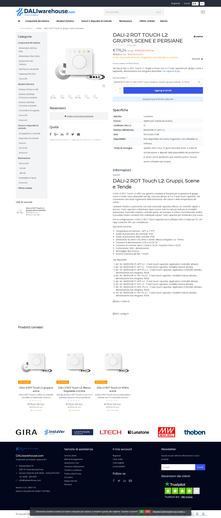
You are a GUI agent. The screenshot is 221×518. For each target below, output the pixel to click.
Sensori (22, 143)
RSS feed (68, 484)
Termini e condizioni (73, 470)
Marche (163, 21)
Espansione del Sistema (26, 63)
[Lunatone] (197, 36)
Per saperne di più (171, 71)
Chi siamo (68, 477)
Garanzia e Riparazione (74, 466)
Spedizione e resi (71, 463)
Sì (142, 511)
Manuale (196, 58)
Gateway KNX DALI (27, 73)
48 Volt (23, 173)
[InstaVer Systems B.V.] (54, 432)
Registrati (175, 3)
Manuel (116, 174)
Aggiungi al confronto (81, 139)
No (147, 511)
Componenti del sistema (37, 21)
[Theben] (194, 432)
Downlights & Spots (27, 177)
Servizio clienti (70, 455)
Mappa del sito (70, 481)
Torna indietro (26, 28)
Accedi (187, 3)
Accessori (23, 120)
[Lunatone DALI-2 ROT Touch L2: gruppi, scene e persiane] (20, 211)
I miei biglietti (118, 463)
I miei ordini (118, 459)
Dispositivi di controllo (29, 138)
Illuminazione (125, 21)
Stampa (97, 139)
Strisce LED (24, 163)
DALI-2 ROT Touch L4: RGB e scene (113, 389)
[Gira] (26, 432)
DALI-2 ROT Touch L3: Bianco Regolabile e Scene (74, 389)
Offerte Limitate (147, 21)
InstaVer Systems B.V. (38, 459)
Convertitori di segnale (29, 110)
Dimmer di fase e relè (28, 89)
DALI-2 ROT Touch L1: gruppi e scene (36, 389)
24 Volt (23, 168)
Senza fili (23, 78)
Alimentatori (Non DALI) (29, 56)
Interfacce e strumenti (29, 69)
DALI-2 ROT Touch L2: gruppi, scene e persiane (36, 209)
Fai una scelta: (120, 77)
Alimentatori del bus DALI (28, 50)
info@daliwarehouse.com (30, 480)
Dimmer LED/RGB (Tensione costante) (28, 96)
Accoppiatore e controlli (29, 133)
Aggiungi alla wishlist (59, 139)
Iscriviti (200, 467)
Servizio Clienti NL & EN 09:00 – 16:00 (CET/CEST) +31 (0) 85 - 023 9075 (39, 475)
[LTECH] (110, 432)
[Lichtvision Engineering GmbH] (82, 432)
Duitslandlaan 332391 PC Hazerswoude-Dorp (31, 468)
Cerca (158, 12)
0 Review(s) (131, 45)
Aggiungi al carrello (163, 90)
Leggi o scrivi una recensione (80, 116)
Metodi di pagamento (73, 459)
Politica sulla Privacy (72, 473)
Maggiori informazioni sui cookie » (169, 511)
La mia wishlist (119, 466)
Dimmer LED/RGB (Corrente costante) (27, 104)
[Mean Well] (166, 432)
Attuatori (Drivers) (65, 21)
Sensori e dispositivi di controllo (96, 21)
